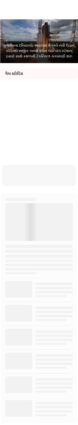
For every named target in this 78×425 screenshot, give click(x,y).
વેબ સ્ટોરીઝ (14, 73)
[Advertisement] (39, 118)
